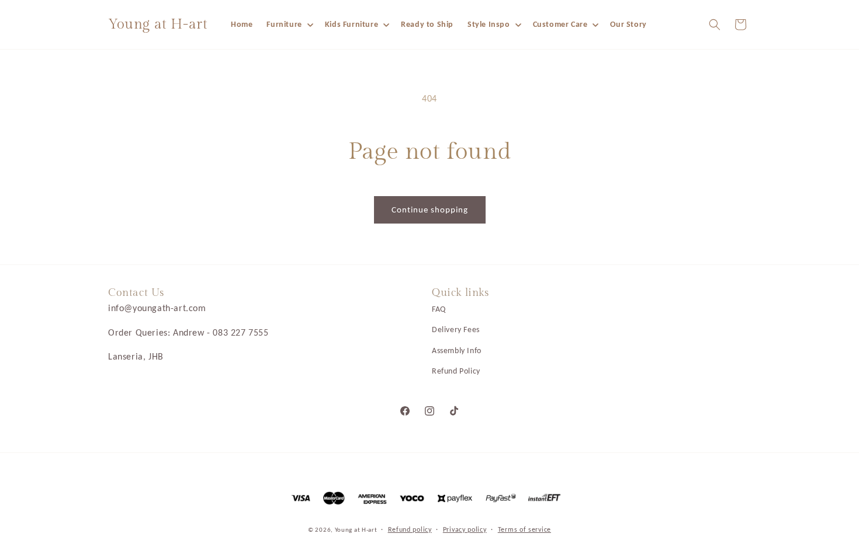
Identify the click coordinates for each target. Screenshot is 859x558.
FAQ (439, 309)
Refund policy (410, 529)
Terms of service (524, 529)
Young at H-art (357, 529)
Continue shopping (430, 209)
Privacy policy (465, 529)
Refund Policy (456, 371)
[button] (288, 24)
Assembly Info (457, 350)
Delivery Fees (456, 329)
